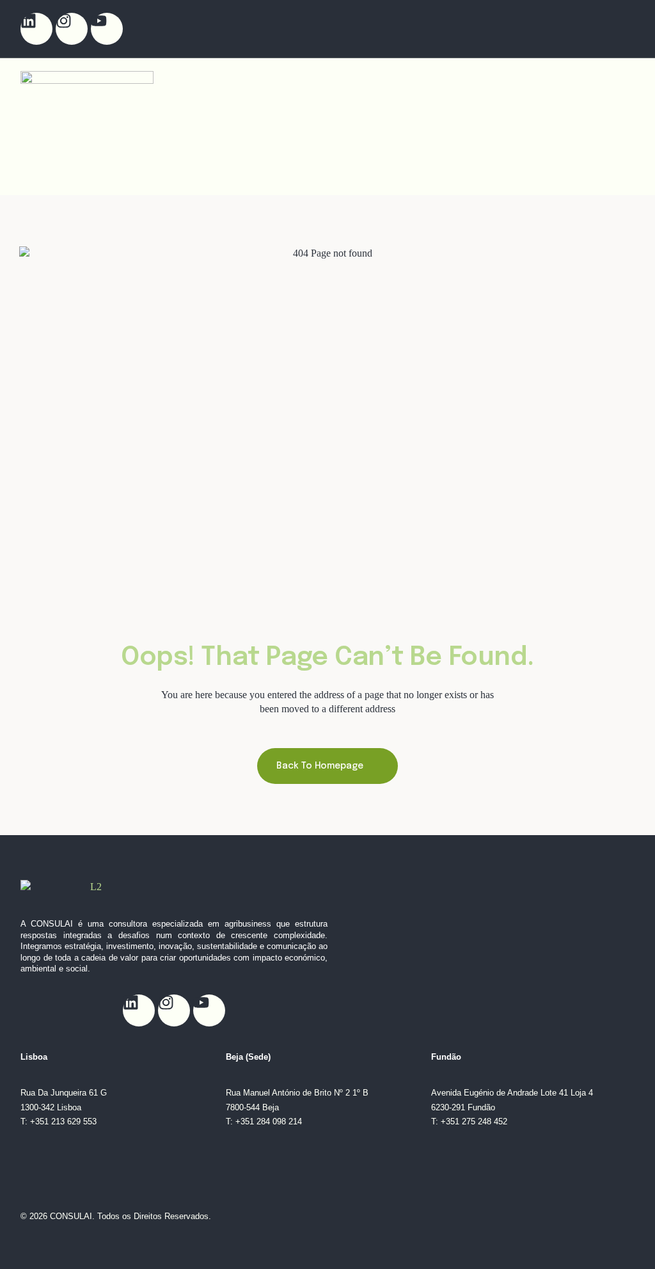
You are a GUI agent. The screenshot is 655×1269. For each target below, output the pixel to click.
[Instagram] (72, 29)
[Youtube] (107, 29)
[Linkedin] (36, 29)
